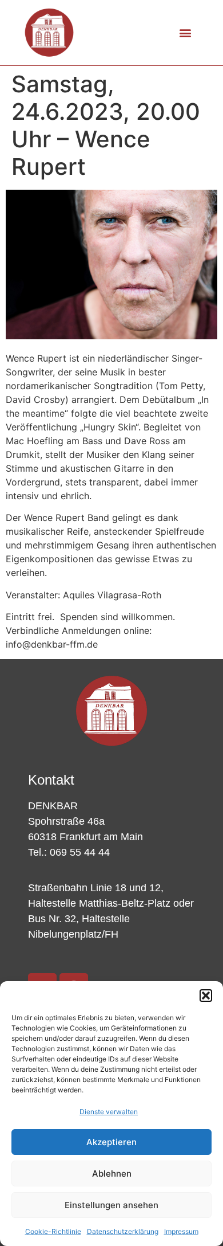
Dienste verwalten (108, 1111)
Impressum (181, 1231)
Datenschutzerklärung (122, 1231)
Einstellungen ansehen (111, 1205)
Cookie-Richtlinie (53, 1231)
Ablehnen (112, 1173)
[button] (206, 995)
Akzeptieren (111, 1142)
